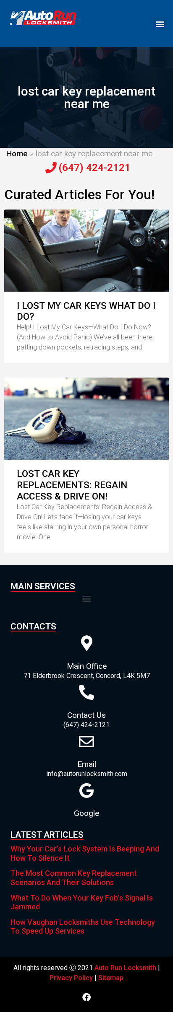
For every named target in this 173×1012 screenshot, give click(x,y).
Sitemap (110, 978)
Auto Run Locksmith (125, 968)
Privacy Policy (71, 978)
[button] (160, 24)
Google (86, 813)
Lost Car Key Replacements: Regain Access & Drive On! (72, 485)
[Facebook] (86, 997)
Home (17, 153)
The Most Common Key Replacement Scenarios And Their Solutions (73, 878)
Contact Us (86, 715)
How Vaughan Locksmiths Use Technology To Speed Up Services (82, 927)
